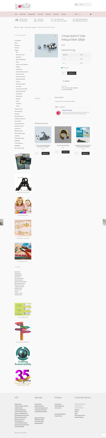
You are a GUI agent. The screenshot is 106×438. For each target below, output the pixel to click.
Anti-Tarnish (17, 271)
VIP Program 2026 (39, 421)
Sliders (17, 101)
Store (16, 14)
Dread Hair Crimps (20, 74)
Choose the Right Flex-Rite (21, 406)
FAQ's (76, 413)
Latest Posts (62, 106)
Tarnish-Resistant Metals (21, 422)
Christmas (17, 47)
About (56, 106)
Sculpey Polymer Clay (19, 286)
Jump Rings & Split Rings (21, 88)
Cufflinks (18, 66)
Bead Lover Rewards (39, 417)
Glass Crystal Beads (19, 278)
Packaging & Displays (19, 123)
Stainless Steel (18, 289)
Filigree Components (20, 84)
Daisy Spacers (19, 69)
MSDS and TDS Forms (20, 419)
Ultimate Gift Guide (19, 426)
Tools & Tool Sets (19, 293)
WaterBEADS (17, 145)
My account (56, 14)
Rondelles (18, 98)
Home (17, 27)
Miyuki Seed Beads (19, 280)
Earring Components (20, 79)
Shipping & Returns (59, 406)
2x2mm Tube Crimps (67, 89)
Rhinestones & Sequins (20, 133)
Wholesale (48, 14)
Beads (16, 43)
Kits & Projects (18, 121)
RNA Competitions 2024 (20, 417)
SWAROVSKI (17, 140)
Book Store (17, 45)
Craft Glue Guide (18, 408)
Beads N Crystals (67, 110)
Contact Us (40, 14)
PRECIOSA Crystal (18, 130)
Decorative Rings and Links (22, 71)
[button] (56, 36)
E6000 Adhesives (18, 275)
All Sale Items (38, 404)
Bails (17, 52)
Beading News (31, 14)
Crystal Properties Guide (21, 411)
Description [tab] (37, 98)
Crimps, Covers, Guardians (30, 27)
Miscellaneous (19, 93)
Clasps (17, 62)
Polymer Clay (17, 128)
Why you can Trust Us (80, 415)
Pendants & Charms (19, 126)
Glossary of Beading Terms (21, 413)
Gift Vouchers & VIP (19, 116)
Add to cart (72, 73)
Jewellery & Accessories (20, 118)
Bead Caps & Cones (20, 54)
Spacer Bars (18, 103)
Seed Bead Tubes (18, 288)
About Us (77, 409)
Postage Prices (58, 416)
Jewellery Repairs (79, 417)
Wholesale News (39, 423)
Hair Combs (18, 86)
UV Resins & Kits (18, 294)
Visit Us (76, 411)
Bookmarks (18, 57)
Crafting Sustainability (20, 409)
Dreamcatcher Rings (20, 76)
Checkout (63, 14)
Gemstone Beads (18, 111)
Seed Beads (17, 135)
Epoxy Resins (17, 276)
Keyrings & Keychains (21, 91)
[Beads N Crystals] (58, 113)
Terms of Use (58, 408)
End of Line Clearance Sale (41, 408)
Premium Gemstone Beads (20, 281)
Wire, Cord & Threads (19, 148)
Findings (22, 27)
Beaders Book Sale (39, 406)
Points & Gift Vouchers (60, 414)
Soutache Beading (19, 421)
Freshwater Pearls (19, 108)
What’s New (23, 14)
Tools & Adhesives (19, 143)
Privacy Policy (58, 404)
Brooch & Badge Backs (21, 59)
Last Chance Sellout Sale (41, 409)
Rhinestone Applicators (20, 283)
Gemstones (17, 113)
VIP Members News (39, 419)
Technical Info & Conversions (22, 424)
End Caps (18, 81)
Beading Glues (18, 273)
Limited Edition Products (41, 411)
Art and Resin (18, 40)
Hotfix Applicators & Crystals (22, 415)
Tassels (17, 106)
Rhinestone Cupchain (19, 284)
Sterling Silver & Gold (19, 138)
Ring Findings (19, 96)
